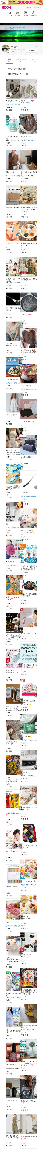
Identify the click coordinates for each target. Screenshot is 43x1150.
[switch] (23, 69)
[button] (6, 48)
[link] (13, 89)
